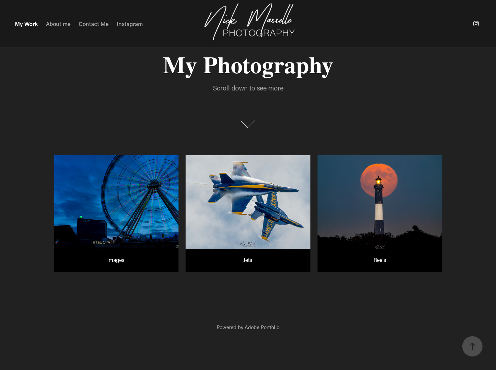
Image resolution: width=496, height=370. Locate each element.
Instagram (130, 23)
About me (58, 23)
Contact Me (94, 23)
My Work (26, 23)
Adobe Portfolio (262, 327)
